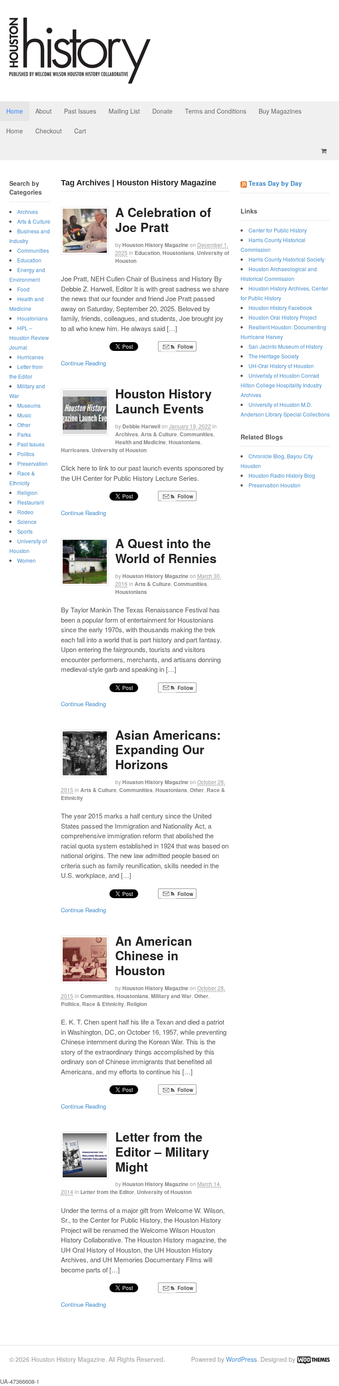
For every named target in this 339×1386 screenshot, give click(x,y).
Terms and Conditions (215, 111)
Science (27, 521)
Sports (25, 531)
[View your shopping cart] (325, 151)
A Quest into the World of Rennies (166, 550)
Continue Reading (83, 363)
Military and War (171, 996)
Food (23, 289)
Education (147, 253)
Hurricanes (75, 450)
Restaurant (30, 502)
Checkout (48, 130)
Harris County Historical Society (286, 259)
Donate (162, 111)
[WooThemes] (313, 1359)
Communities (196, 434)
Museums (29, 405)
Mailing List (124, 111)
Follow (184, 346)
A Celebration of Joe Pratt (163, 219)
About (43, 111)
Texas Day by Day (275, 183)
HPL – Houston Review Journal (29, 337)
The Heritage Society (274, 356)
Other (197, 790)
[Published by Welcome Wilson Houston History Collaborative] (80, 79)
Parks (24, 434)
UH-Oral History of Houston (281, 365)
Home (14, 111)
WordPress (241, 1359)
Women (26, 560)
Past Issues (80, 111)
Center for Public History (278, 230)
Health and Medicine (140, 442)
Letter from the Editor (107, 1192)
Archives (126, 434)
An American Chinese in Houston (153, 955)
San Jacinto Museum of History (286, 346)
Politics (70, 1004)
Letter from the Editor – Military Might (162, 1151)
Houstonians (178, 253)
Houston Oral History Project (282, 317)
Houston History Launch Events (163, 400)
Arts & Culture (159, 434)
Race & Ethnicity (103, 1004)
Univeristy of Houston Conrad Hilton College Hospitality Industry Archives (281, 385)
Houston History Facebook (280, 307)
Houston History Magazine (155, 245)
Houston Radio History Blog (282, 475)
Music (24, 415)
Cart (80, 130)
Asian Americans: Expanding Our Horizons (168, 749)
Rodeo (25, 512)
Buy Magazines (280, 111)
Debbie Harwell (141, 426)
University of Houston (119, 450)
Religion (137, 1004)
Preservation (32, 463)
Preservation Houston (275, 485)
